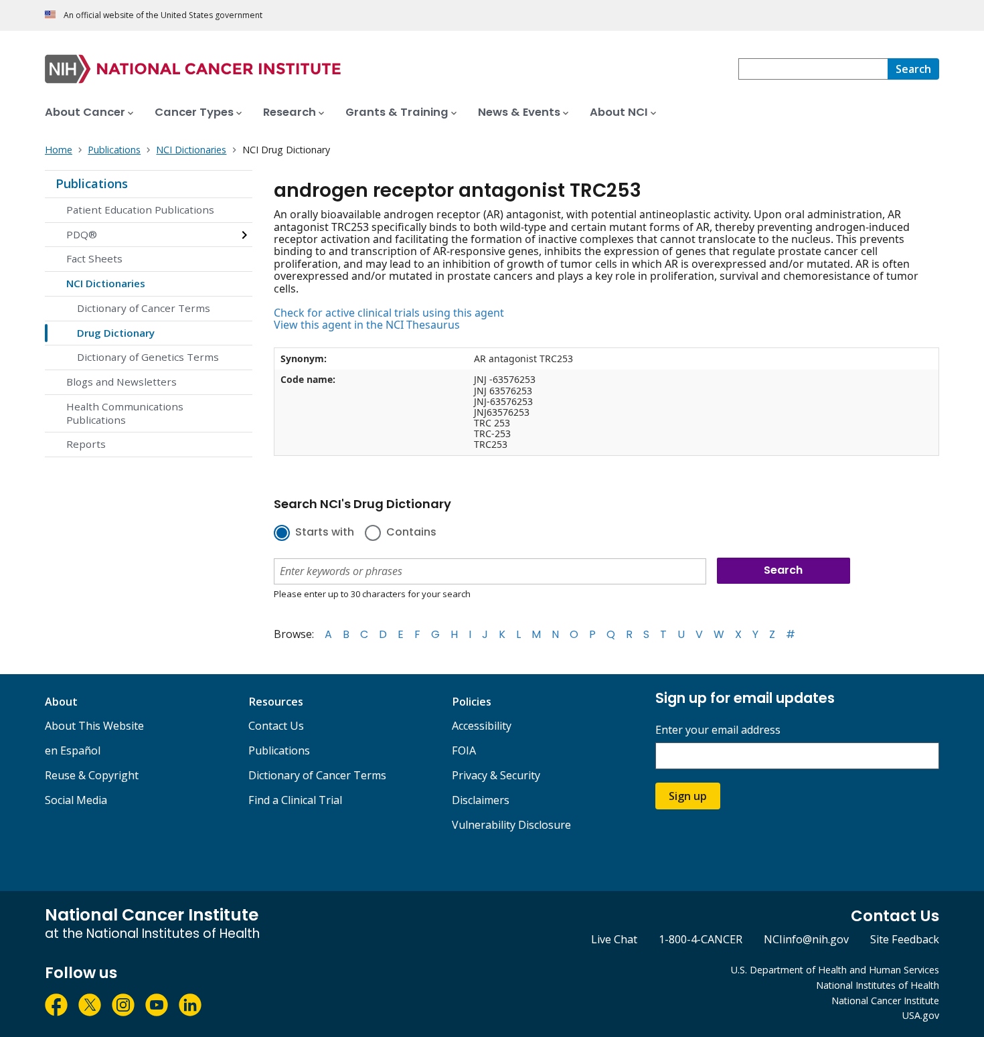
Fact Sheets (94, 258)
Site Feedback (904, 939)
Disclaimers (480, 800)
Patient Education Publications (140, 209)
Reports (86, 444)
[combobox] (813, 69)
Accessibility (481, 725)
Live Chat (614, 939)
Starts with (324, 533)
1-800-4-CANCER (700, 939)
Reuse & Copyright (92, 775)
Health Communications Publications (124, 413)
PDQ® (81, 234)
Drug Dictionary (116, 332)
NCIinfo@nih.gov (806, 939)
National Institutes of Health (877, 985)
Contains (411, 533)
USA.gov (920, 1015)
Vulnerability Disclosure (511, 824)
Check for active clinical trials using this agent (389, 313)
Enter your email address (718, 730)
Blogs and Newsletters (121, 381)
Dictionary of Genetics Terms (148, 357)
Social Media (76, 800)
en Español (72, 750)
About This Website (94, 725)
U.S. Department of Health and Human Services (835, 969)
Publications (92, 183)
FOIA (464, 750)
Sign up (688, 796)
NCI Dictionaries (105, 283)
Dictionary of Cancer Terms (143, 308)
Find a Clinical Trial (295, 800)
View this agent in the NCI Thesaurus (367, 325)
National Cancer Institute (885, 1000)
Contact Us (276, 725)
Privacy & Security (496, 775)
